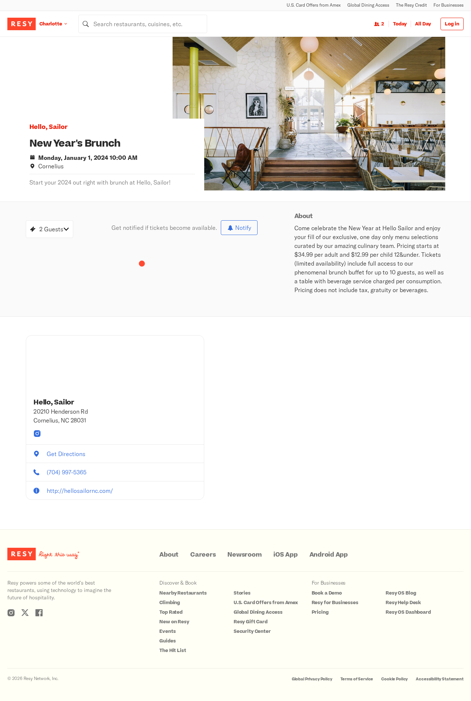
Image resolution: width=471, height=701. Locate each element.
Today (400, 24)
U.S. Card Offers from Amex (314, 5)
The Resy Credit (411, 5)
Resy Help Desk (403, 602)
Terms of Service (356, 679)
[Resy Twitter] (25, 612)
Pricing (320, 612)
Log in (452, 24)
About (168, 554)
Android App (328, 554)
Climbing (169, 602)
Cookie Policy (394, 679)
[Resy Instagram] (11, 612)
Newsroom (244, 554)
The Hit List (172, 650)
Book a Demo (327, 593)
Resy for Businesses (335, 602)
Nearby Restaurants (182, 593)
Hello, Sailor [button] (48, 127)
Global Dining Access (368, 5)
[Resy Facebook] (39, 612)
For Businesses (448, 5)
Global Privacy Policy (312, 679)
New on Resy (174, 621)
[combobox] (142, 24)
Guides (167, 641)
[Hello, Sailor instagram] (37, 433)
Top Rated (171, 612)
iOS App (285, 554)
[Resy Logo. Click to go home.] (21, 24)
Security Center (252, 631)
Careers (203, 554)
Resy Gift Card (251, 621)
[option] (309, 113)
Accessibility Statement (440, 679)
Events (167, 631)
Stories (242, 593)
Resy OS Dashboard (408, 612)
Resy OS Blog (401, 593)
